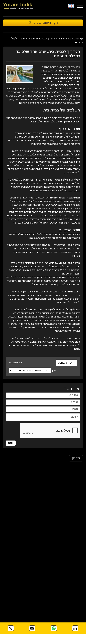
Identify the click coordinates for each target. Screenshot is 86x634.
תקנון (76, 458)
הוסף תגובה (66, 362)
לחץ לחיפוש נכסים (46, 23)
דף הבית (78, 38)
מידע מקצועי (64, 38)
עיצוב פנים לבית (72, 298)
